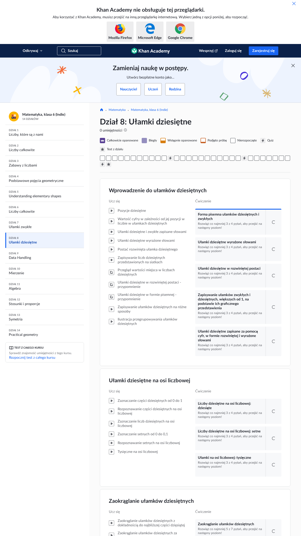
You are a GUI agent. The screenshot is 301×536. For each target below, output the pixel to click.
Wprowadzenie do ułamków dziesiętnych (158, 190)
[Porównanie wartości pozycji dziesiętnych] (188, 158)
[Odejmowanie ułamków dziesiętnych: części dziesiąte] (269, 158)
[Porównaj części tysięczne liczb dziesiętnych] (182, 158)
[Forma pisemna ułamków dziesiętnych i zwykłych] (102, 158)
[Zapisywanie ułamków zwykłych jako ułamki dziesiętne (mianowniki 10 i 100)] (207, 158)
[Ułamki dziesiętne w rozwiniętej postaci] (114, 158)
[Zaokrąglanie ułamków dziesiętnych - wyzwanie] (164, 158)
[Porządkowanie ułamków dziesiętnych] (195, 158)
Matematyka (117, 110)
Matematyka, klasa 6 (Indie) (149, 110)
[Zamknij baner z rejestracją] (293, 65)
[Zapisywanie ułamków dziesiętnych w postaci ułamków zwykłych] (219, 158)
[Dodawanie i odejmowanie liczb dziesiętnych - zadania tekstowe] (287, 158)
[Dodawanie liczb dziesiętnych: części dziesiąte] (250, 158)
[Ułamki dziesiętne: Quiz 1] (170, 158)
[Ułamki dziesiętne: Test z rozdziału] (108, 164)
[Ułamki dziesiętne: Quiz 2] (244, 158)
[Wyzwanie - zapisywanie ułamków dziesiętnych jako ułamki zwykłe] (232, 158)
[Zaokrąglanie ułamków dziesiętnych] (151, 158)
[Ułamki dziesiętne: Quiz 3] (102, 164)
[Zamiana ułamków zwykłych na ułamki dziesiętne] (226, 158)
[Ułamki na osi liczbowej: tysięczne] (145, 158)
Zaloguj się (233, 51)
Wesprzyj (206, 51)
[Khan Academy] (150, 50)
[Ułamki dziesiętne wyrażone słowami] (108, 158)
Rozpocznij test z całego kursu (32, 357)
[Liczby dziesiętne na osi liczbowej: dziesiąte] (133, 158)
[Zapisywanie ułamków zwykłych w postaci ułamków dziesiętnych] (238, 158)
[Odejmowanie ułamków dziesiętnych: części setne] (275, 158)
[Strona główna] (101, 110)
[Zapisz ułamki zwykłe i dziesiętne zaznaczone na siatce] (213, 158)
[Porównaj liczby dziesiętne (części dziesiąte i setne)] (176, 158)
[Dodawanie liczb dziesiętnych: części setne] (256, 158)
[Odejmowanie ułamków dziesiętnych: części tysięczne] (281, 158)
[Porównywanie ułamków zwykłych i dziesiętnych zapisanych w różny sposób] (201, 158)
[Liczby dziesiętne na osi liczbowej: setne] (139, 158)
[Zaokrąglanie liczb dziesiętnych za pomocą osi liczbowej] (158, 158)
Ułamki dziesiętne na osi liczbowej (149, 414)
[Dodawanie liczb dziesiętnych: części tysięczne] (263, 158)
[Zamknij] (293, 3)
